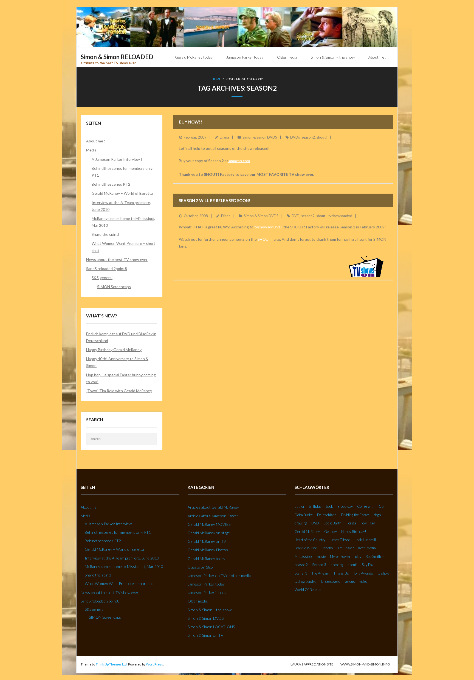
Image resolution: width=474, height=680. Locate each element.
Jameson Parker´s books (208, 592)
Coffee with (365, 506)
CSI (381, 506)
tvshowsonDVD (268, 227)
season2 (308, 137)
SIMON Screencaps (114, 286)
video (363, 581)
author (299, 506)
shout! (322, 137)
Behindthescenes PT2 (111, 184)
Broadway (345, 506)
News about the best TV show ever (117, 259)
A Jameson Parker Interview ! (117, 159)
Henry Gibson (340, 540)
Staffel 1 (301, 573)
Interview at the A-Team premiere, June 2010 (121, 206)
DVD (296, 216)
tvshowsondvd (340, 216)
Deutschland (327, 515)
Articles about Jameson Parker (213, 515)
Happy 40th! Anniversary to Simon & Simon (117, 362)
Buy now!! (190, 121)
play (358, 556)
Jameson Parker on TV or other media (219, 575)
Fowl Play (367, 523)
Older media (198, 601)
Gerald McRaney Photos (208, 549)
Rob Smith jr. (375, 556)
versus (350, 581)
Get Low (330, 531)
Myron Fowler (340, 556)
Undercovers (330, 581)
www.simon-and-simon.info (365, 664)
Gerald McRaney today (206, 558)
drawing (301, 523)
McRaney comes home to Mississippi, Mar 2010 (123, 222)
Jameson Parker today (206, 584)
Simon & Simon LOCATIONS (211, 626)
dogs (377, 515)
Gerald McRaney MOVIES (209, 524)
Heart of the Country (310, 540)
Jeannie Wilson (306, 548)
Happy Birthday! (353, 531)
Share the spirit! (105, 234)
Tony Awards (363, 573)
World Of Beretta (308, 589)
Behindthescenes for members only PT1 (122, 171)
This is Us (341, 573)
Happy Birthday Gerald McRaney (114, 349)
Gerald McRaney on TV (207, 541)
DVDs (295, 137)
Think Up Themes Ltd (111, 664)
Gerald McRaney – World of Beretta (122, 193)
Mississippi (303, 556)
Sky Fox (367, 565)
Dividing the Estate (355, 515)
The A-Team (320, 573)
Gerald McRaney (307, 531)
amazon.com (239, 160)
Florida (351, 523)
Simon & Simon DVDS (259, 137)
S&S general (102, 277)
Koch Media (367, 548)
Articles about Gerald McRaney (213, 507)
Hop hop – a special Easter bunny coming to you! (121, 378)
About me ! (95, 141)
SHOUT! (265, 239)
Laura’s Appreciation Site (311, 664)
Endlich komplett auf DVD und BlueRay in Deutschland (121, 337)
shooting (337, 565)
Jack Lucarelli (365, 540)
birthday (315, 506)
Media (91, 150)
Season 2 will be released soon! (214, 200)
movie (321, 556)
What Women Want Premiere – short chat (123, 247)
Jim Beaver (345, 548)
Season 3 (319, 565)
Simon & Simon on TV (205, 635)
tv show (383, 573)
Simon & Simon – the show (210, 609)
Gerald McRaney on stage (209, 532)
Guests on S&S (200, 567)
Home (216, 79)
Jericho (327, 548)
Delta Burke (304, 515)
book (329, 506)
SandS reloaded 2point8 (106, 268)
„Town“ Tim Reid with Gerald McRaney (119, 390)
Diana (224, 137)
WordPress (154, 664)
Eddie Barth (332, 523)
